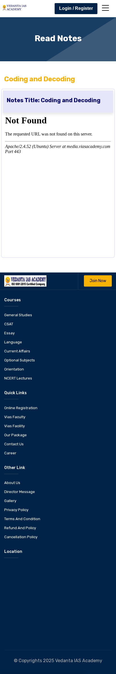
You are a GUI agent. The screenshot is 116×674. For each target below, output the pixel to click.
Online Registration (20, 408)
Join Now (98, 280)
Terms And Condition (22, 519)
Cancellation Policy (20, 537)
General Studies (18, 315)
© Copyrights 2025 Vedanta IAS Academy (58, 660)
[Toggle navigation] (105, 8)
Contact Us (14, 444)
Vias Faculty (14, 417)
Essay (9, 333)
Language (13, 342)
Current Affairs (17, 351)
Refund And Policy (20, 528)
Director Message (19, 492)
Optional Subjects (19, 360)
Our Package (15, 435)
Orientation (14, 369)
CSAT (8, 324)
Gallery (10, 501)
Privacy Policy (16, 510)
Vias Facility (14, 426)
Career (10, 453)
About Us (12, 483)
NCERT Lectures (18, 378)
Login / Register (76, 8)
